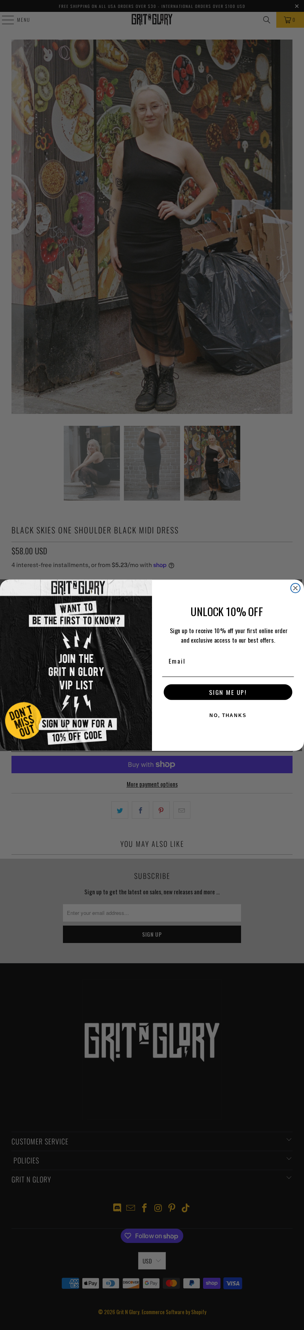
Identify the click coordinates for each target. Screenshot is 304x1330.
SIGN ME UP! (228, 692)
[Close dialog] (295, 588)
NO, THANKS (228, 715)
